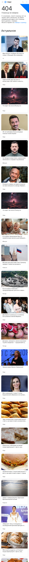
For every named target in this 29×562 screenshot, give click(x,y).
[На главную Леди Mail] (8, 2)
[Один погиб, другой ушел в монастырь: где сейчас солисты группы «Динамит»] (14, 74)
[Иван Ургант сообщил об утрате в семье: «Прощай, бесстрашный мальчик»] (14, 48)
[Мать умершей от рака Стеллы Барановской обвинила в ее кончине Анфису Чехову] (14, 387)
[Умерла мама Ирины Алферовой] (14, 361)
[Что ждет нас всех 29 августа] (14, 204)
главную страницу (20, 22)
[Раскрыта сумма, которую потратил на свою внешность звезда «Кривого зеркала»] (14, 178)
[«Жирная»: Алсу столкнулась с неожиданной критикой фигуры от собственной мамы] (14, 518)
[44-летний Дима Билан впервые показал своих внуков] (14, 126)
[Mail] (5, 2)
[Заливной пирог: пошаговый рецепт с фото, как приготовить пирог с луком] (14, 466)
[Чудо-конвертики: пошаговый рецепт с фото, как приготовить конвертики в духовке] (14, 414)
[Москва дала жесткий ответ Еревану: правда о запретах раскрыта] (14, 257)
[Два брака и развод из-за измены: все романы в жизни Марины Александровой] (14, 309)
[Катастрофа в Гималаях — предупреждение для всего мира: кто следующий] (14, 283)
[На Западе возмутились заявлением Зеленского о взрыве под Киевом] (14, 152)
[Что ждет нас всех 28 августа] (14, 100)
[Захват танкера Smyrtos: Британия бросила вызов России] (14, 492)
